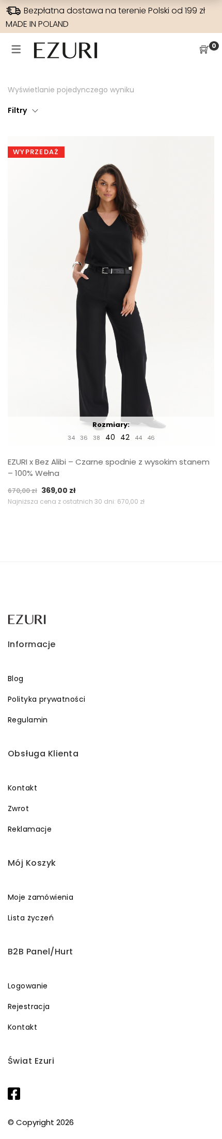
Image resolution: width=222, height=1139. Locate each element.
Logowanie (28, 986)
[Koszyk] (204, 50)
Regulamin (28, 720)
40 (110, 437)
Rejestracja (29, 1006)
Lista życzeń (31, 918)
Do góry (203, 1112)
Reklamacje (30, 829)
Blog (16, 678)
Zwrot (18, 808)
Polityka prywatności (46, 699)
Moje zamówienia (40, 897)
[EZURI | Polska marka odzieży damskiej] (27, 619)
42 (125, 437)
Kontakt (22, 788)
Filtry (17, 110)
